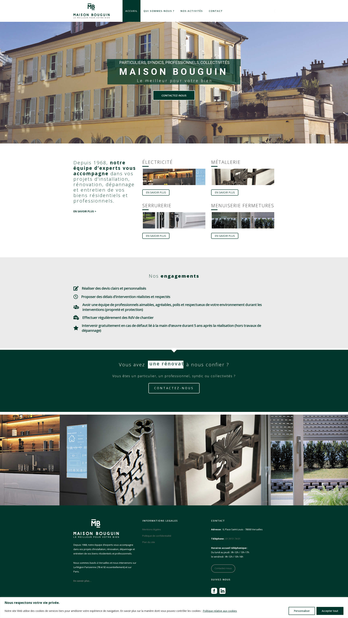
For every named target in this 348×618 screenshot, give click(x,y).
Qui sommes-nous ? (159, 11)
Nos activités (192, 11)
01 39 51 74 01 (232, 538)
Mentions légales (151, 529)
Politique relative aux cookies (220, 611)
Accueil (131, 11)
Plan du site (148, 542)
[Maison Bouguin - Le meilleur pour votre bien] (91, 10)
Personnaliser (302, 611)
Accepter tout (330, 611)
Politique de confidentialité (156, 535)
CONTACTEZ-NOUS (173, 95)
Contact (216, 11)
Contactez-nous (223, 568)
